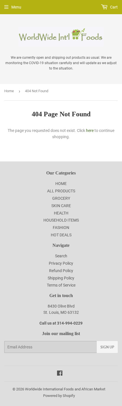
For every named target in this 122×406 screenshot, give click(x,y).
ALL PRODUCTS (61, 191)
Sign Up (107, 347)
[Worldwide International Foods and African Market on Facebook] (60, 374)
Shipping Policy (61, 278)
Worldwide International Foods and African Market (65, 389)
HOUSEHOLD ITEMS (61, 220)
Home (9, 91)
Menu (16, 7)
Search (61, 256)
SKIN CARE (61, 205)
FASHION (61, 227)
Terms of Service (61, 285)
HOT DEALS (61, 235)
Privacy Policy (61, 263)
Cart (113, 7)
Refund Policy (61, 270)
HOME (61, 183)
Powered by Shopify (59, 396)
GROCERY (61, 198)
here (90, 130)
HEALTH (61, 213)
